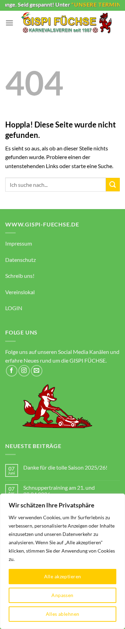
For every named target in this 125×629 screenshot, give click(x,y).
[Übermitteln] (113, 184)
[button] (9, 22)
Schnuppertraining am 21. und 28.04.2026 (59, 490)
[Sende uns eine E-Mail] (36, 370)
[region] (62, 561)
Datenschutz (20, 259)
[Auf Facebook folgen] (11, 370)
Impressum (18, 243)
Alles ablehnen (63, 614)
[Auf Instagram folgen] (24, 370)
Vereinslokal (20, 292)
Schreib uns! (19, 275)
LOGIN (13, 308)
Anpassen (62, 595)
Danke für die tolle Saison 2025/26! (65, 467)
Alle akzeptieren (62, 576)
